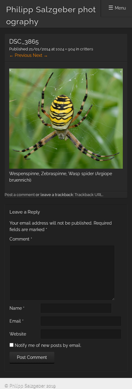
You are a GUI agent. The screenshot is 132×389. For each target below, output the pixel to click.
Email (17, 321)
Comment (21, 239)
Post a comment (20, 194)
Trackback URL (89, 194)
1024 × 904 (65, 49)
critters (86, 49)
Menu (120, 8)
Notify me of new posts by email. (48, 345)
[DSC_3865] (66, 167)
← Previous (20, 55)
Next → (40, 55)
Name (17, 308)
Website (18, 334)
